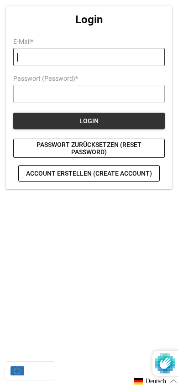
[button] (155, 381)
